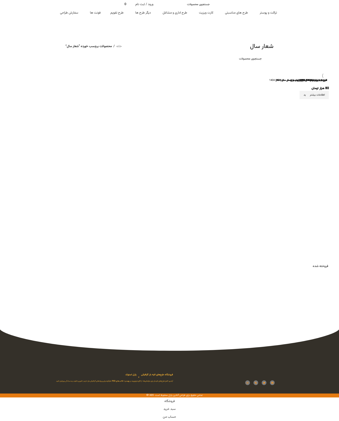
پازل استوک (131, 374)
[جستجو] (161, 4)
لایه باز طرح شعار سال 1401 (313, 80)
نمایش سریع (323, 315)
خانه (119, 46)
